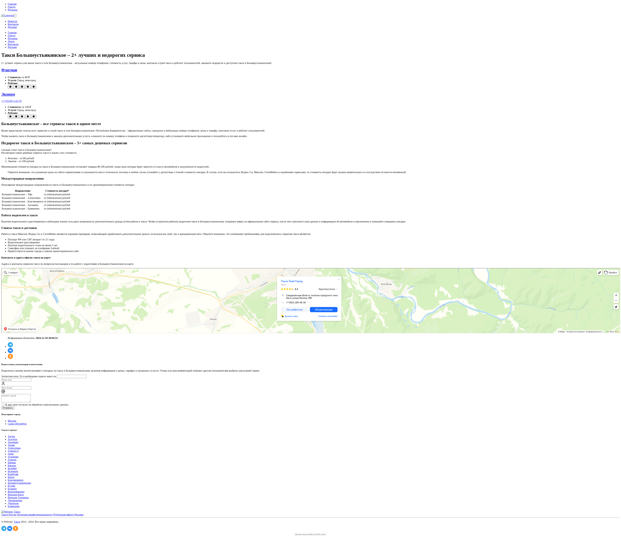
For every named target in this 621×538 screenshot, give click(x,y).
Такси (17, 521)
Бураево (12, 488)
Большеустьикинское (19, 483)
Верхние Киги (16, 494)
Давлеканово (15, 500)
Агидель (12, 439)
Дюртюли (13, 503)
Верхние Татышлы (18, 497)
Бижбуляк (13, 474)
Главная (12, 4)
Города (11, 6)
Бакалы (12, 465)
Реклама (12, 27)
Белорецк (13, 471)
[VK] (10, 352)
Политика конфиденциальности (35, 514)
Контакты (13, 24)
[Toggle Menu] (15, 15)
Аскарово (13, 456)
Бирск (11, 477)
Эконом (8, 94)
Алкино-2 (13, 451)
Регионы (12, 9)
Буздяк (11, 485)
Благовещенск (15, 480)
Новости (12, 21)
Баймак (12, 462)
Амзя (10, 453)
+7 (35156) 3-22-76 (11, 101)
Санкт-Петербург (17, 423)
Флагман (9, 70)
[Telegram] (10, 346)
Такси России (8, 514)
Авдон (11, 436)
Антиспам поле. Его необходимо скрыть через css (28, 376)
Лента (11, 41)
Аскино (12, 459)
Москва (12, 420)
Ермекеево (14, 506)
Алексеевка (14, 448)
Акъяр (11, 445)
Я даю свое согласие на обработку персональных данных (36, 404)
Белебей (12, 468)
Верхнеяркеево (16, 491)
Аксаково (13, 442)
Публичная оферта (63, 514)
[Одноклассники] (10, 358)
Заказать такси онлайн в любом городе (310, 534)
